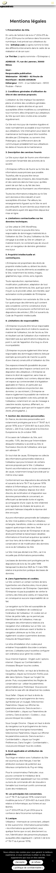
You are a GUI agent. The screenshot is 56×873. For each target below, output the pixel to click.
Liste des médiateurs (16, 788)
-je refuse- (36, 862)
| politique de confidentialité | (28, 867)
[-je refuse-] (52, 860)
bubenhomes (6, 6)
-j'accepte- (20, 862)
